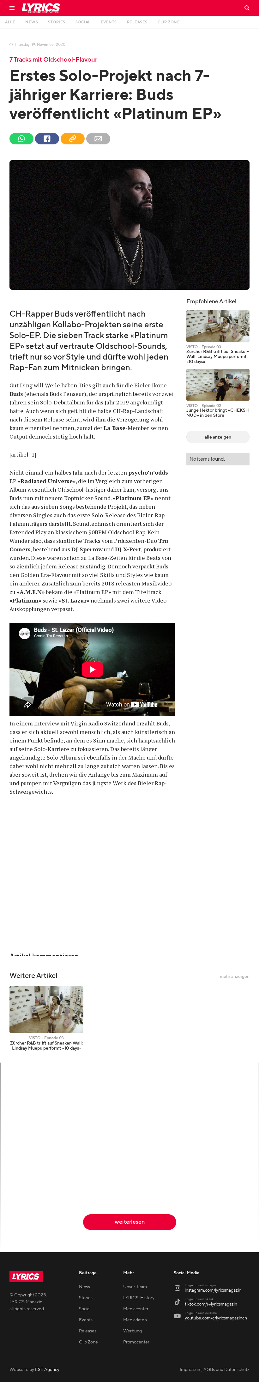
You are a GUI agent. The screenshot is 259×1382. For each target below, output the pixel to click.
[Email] (98, 138)
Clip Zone (88, 1342)
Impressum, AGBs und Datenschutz (215, 1370)
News (84, 1287)
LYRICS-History (138, 1298)
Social (84, 1309)
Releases (87, 1331)
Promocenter (136, 1342)
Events (86, 1320)
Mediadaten (135, 1320)
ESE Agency (47, 1370)
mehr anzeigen (235, 976)
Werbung (132, 1331)
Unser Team (135, 1287)
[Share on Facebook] (47, 138)
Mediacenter (135, 1309)
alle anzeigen (218, 437)
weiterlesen (130, 1222)
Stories (86, 1298)
